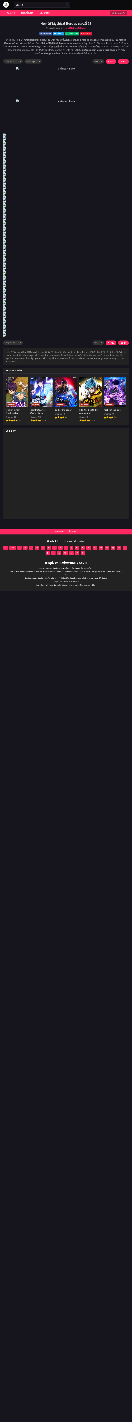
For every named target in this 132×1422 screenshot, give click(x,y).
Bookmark (59, 531)
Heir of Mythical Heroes (74, 28)
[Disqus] (66, 476)
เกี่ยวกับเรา (73, 531)
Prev (111, 61)
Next (122, 61)
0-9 (12, 547)
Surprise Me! (120, 13)
